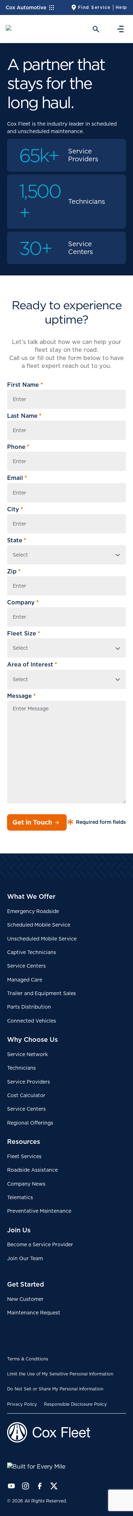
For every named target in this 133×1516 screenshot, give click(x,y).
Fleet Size (23, 633)
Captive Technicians (31, 952)
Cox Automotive (26, 7)
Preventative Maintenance (39, 1211)
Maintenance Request (33, 1312)
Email (17, 478)
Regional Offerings (30, 1122)
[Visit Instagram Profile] (25, 1486)
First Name (25, 384)
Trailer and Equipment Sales (41, 993)
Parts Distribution (29, 1006)
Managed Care (24, 979)
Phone (18, 446)
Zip (14, 571)
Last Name (24, 415)
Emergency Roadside (33, 911)
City (15, 509)
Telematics (20, 1197)
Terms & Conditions (27, 1359)
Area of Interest (32, 664)
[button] (94, 29)
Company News (26, 1183)
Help (121, 7)
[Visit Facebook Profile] (39, 1486)
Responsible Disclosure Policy (75, 1404)
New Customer (25, 1299)
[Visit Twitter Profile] (54, 1486)
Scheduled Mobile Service (38, 924)
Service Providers (28, 1081)
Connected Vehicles (31, 1020)
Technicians (21, 1067)
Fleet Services (24, 1156)
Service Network (27, 1054)
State (16, 540)
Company (23, 602)
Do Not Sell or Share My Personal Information (55, 1389)
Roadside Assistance (32, 1169)
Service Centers (26, 965)
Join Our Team (25, 1258)
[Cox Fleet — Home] (66, 1432)
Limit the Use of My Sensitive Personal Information (60, 1374)
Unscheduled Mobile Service (42, 938)
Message (21, 696)
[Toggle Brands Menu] (54, 7)
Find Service (94, 7)
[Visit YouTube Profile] (11, 1486)
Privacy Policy (22, 1404)
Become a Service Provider (40, 1244)
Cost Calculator (26, 1095)
